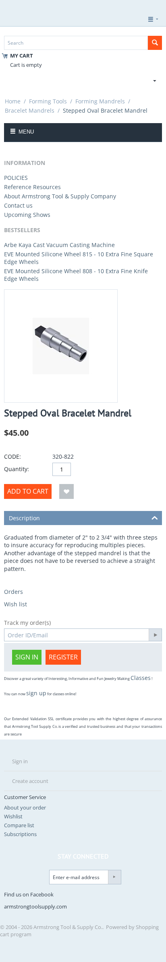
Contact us (18, 205)
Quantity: (16, 469)
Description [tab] (24, 518)
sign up (36, 693)
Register (63, 657)
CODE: (12, 456)
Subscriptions (20, 834)
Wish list (15, 604)
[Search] (155, 43)
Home (13, 101)
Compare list (19, 825)
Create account (30, 781)
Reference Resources (32, 187)
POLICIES (16, 177)
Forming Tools (48, 101)
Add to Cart (27, 491)
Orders (13, 591)
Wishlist (13, 816)
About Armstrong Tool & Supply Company (60, 196)
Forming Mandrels (100, 101)
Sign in (26, 657)
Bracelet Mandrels (29, 110)
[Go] (155, 635)
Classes (141, 678)
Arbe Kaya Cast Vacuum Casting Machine (59, 245)
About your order (25, 807)
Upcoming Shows (27, 214)
